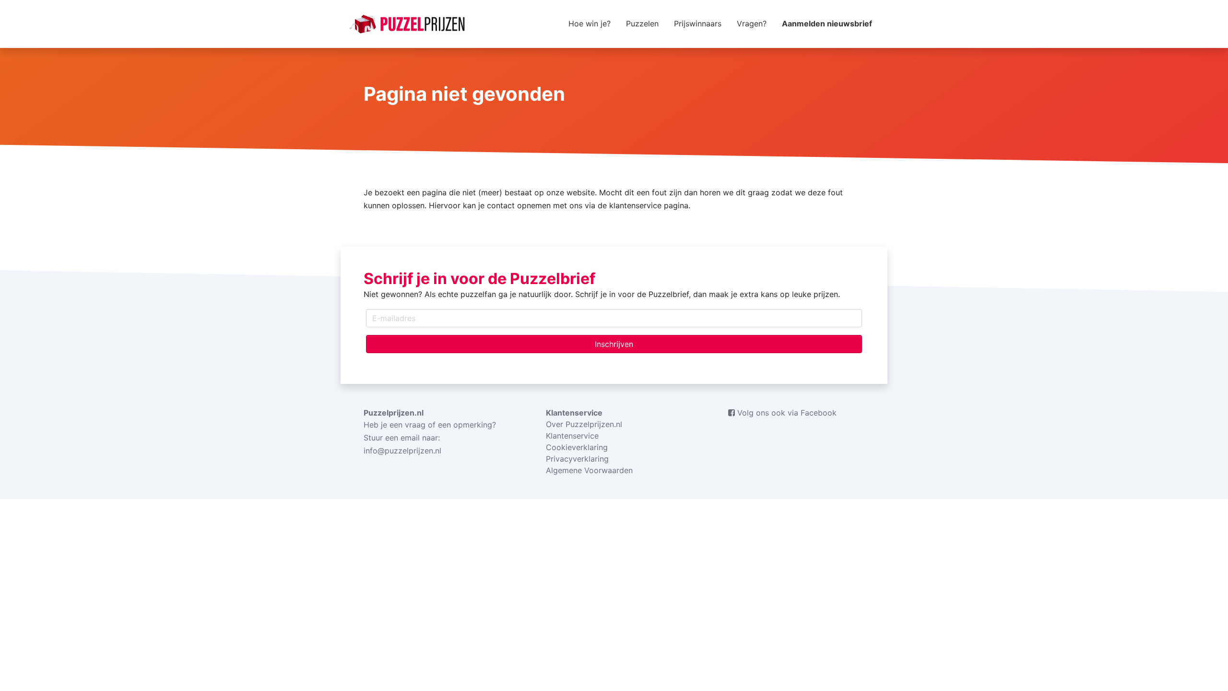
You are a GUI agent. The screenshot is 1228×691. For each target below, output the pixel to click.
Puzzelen (642, 23)
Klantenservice (572, 436)
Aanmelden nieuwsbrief (827, 23)
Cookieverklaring (577, 447)
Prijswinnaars (697, 23)
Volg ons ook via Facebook (786, 412)
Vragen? (752, 23)
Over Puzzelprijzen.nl (584, 424)
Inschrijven (614, 344)
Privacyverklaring (577, 459)
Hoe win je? (589, 23)
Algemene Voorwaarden (589, 470)
